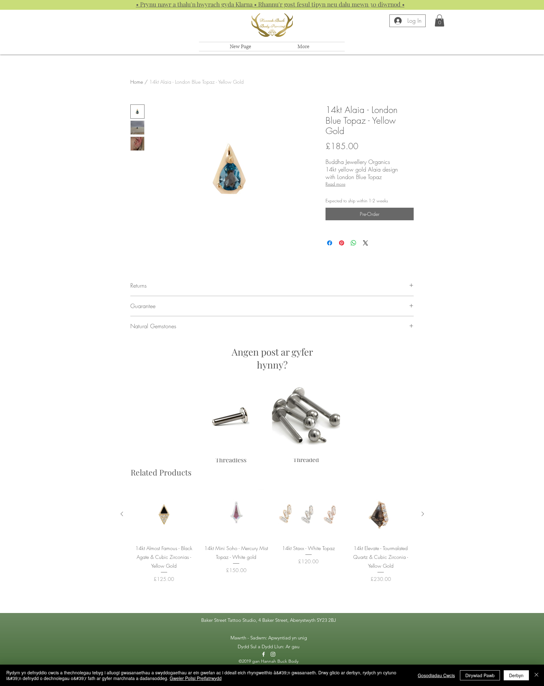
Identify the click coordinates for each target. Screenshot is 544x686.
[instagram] (273, 654)
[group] (272, 536)
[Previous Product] (122, 514)
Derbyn (516, 675)
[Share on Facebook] (329, 243)
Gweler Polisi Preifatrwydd (196, 678)
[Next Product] (423, 514)
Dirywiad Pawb (480, 675)
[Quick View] (164, 514)
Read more (335, 184)
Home (136, 81)
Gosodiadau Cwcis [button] (436, 675)
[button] (439, 20)
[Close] (536, 675)
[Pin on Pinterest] (341, 243)
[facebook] (263, 654)
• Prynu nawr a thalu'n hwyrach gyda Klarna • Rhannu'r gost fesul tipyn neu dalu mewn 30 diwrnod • (270, 4)
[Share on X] (365, 243)
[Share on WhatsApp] (353, 243)
